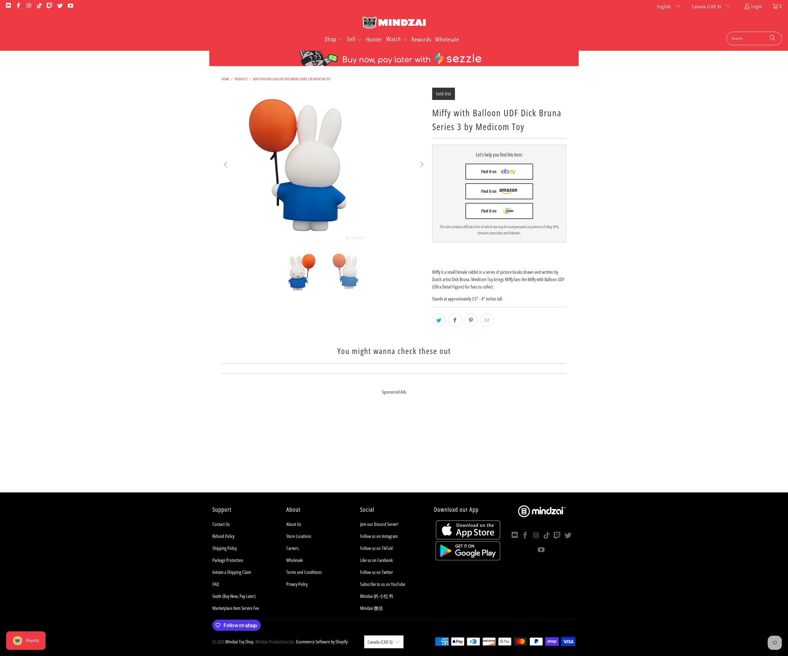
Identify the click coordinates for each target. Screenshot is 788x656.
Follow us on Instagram (379, 536)
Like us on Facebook (376, 560)
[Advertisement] (394, 449)
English (664, 6)
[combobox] (754, 38)
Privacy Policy (297, 584)
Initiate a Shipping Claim (231, 572)
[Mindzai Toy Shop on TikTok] (39, 6)
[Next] (421, 164)
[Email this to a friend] (487, 320)
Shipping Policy (224, 548)
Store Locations (298, 536)
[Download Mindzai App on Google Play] (468, 558)
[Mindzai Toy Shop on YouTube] (70, 6)
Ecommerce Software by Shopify (322, 641)
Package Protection (227, 560)
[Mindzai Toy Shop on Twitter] (59, 6)
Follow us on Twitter (376, 572)
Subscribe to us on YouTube (382, 584)
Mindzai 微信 (371, 608)
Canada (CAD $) (707, 6)
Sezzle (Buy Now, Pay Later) (233, 596)
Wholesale (294, 560)
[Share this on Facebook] (455, 320)
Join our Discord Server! (379, 524)
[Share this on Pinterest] (471, 320)
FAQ (215, 584)
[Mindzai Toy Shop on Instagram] (28, 6)
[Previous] (226, 164)
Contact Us (221, 524)
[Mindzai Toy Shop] (394, 23)
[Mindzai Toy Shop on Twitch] (49, 6)
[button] (334, 40)
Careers (292, 548)
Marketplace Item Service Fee (235, 608)
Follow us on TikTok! (376, 548)
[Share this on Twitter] (439, 320)
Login (756, 6)
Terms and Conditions (304, 572)
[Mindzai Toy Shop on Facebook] (18, 6)
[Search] (772, 38)
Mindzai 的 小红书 (376, 596)
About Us (293, 524)
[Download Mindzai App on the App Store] (468, 538)
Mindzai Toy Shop (239, 641)
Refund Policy (223, 536)
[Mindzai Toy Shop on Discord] (8, 6)
